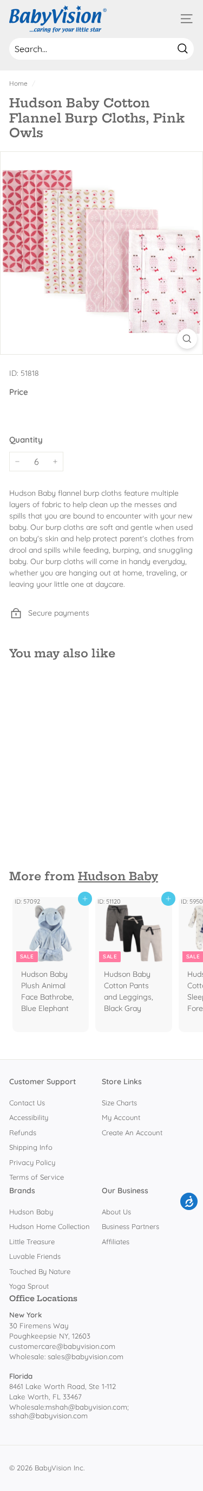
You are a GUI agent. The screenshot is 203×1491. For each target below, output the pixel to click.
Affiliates (115, 1241)
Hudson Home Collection (49, 1226)
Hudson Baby (118, 876)
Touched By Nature (39, 1271)
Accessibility (28, 1117)
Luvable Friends (35, 1256)
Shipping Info (31, 1147)
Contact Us (27, 1102)
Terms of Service (36, 1177)
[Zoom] (187, 339)
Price (18, 392)
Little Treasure (32, 1241)
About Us (116, 1211)
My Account (121, 1117)
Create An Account (132, 1132)
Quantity (26, 439)
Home (18, 83)
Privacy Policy (32, 1162)
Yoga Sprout (29, 1286)
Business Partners (130, 1226)
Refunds (22, 1132)
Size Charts (119, 1102)
